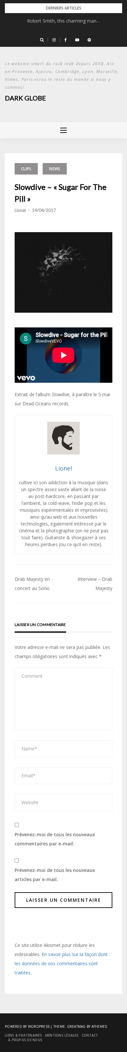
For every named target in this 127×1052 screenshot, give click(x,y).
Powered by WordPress (27, 1026)
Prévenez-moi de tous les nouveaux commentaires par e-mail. (55, 839)
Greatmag (76, 1026)
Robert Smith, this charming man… (63, 21)
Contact (90, 1035)
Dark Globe (25, 98)
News (54, 169)
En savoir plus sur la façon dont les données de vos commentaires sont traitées (61, 963)
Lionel (20, 210)
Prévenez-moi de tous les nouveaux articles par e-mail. (55, 874)
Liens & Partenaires (23, 1035)
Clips (26, 169)
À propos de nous (25, 1040)
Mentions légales (61, 1035)
